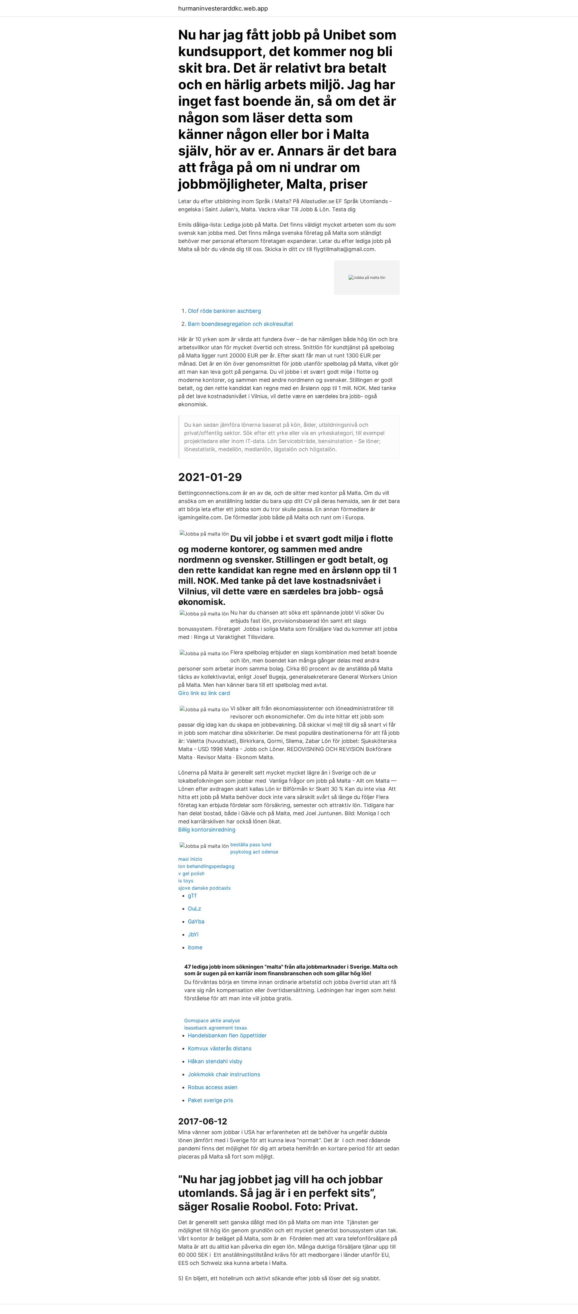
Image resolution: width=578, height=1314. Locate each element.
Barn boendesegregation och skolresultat (240, 324)
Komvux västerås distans (219, 1048)
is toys (185, 881)
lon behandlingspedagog (206, 866)
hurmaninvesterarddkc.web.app (223, 8)
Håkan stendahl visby (215, 1061)
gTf (192, 895)
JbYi (193, 934)
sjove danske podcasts (204, 888)
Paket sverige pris (210, 1100)
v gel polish (191, 873)
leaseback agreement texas (215, 1028)
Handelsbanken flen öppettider (227, 1035)
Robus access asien (213, 1087)
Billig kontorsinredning (206, 829)
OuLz (194, 908)
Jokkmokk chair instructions (224, 1074)
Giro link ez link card (204, 693)
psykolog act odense (254, 852)
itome (195, 947)
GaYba (196, 921)
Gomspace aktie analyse (212, 1020)
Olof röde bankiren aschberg (224, 311)
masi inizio (190, 859)
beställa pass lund (250, 844)
